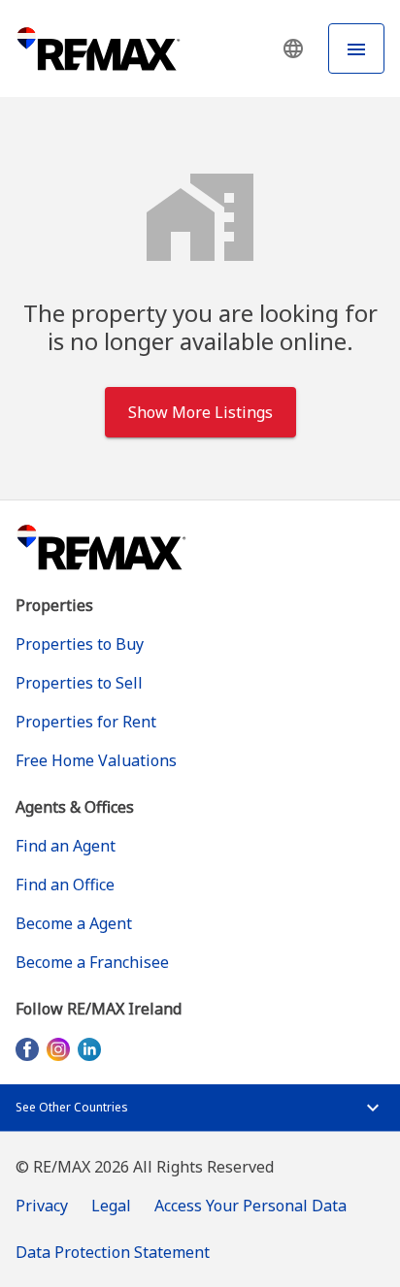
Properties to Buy (80, 644)
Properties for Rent (86, 721)
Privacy (42, 1205)
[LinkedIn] (89, 1048)
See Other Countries (72, 1107)
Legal (111, 1205)
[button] (293, 48)
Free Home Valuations (96, 760)
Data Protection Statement (113, 1252)
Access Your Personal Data (250, 1205)
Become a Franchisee (92, 962)
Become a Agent (74, 923)
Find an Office (65, 884)
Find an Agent (66, 845)
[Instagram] (58, 1048)
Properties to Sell (79, 682)
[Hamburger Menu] (356, 48)
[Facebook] (27, 1048)
